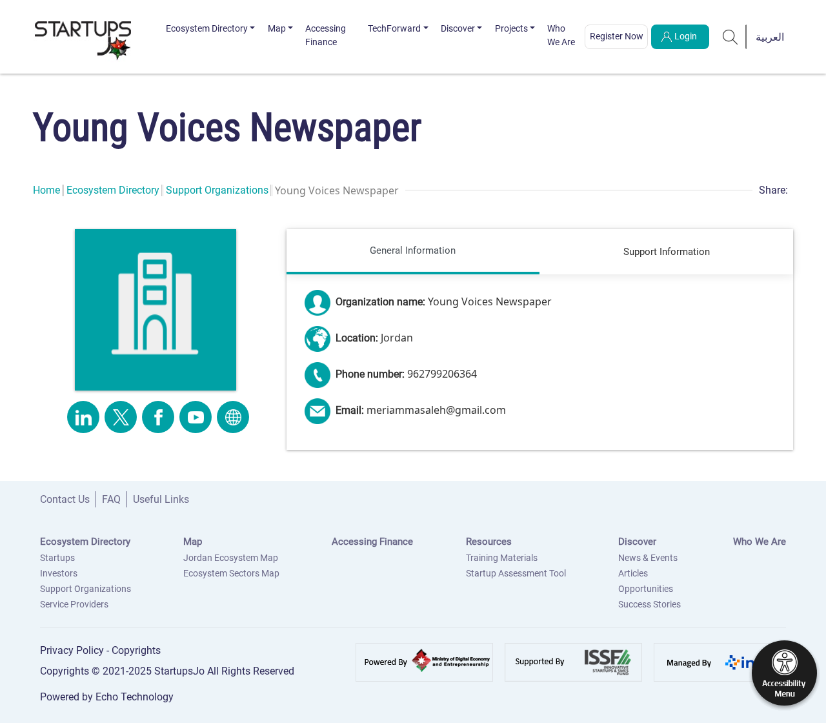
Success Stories (649, 604)
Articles (633, 573)
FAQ (111, 499)
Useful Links (161, 499)
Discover (458, 28)
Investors (58, 573)
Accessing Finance (325, 35)
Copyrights (136, 650)
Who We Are (561, 35)
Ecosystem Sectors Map (231, 573)
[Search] (730, 37)
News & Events (648, 558)
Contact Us (65, 499)
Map (277, 28)
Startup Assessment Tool (516, 573)
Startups (57, 558)
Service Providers (74, 604)
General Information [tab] (413, 250)
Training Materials (502, 558)
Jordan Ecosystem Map (230, 558)
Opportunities (645, 589)
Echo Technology (135, 697)
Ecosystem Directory (207, 28)
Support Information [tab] (666, 252)
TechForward (394, 28)
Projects (511, 28)
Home (46, 190)
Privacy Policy (73, 650)
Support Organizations (217, 190)
